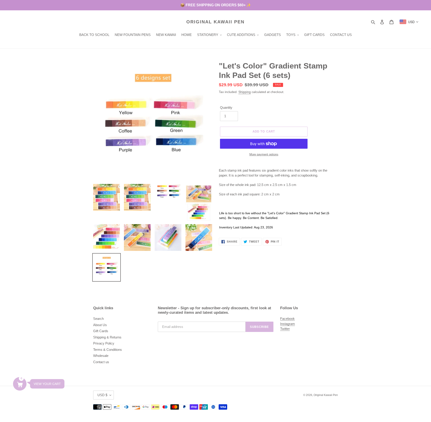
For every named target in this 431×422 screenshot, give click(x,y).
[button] (19, 384)
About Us (100, 325)
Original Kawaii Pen (215, 21)
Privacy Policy (103, 343)
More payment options (263, 154)
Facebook (287, 318)
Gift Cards (100, 331)
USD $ (102, 395)
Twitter (285, 329)
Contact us (101, 362)
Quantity (226, 107)
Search (98, 318)
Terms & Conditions (107, 349)
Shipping (244, 92)
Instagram (287, 324)
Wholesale (100, 356)
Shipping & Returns (107, 337)
